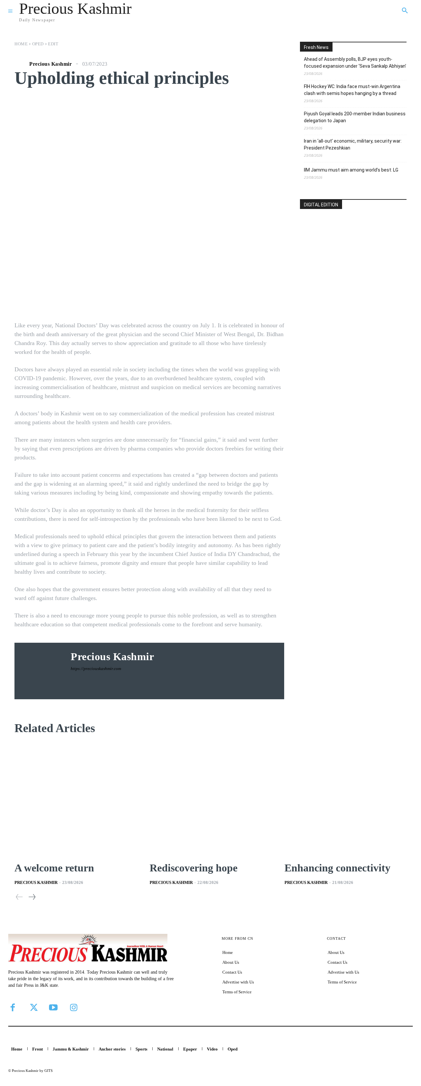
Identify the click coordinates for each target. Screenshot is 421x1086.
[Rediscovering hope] (211, 799)
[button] (405, 11)
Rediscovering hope (195, 868)
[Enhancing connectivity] (346, 799)
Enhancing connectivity (337, 868)
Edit (53, 43)
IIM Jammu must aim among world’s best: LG (351, 170)
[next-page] (32, 897)
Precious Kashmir (50, 64)
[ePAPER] (353, 256)
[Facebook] (12, 1007)
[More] (259, 299)
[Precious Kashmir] (21, 64)
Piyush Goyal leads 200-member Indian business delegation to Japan (355, 117)
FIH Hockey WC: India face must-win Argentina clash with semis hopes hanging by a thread (352, 90)
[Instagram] (73, 1007)
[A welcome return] (75, 799)
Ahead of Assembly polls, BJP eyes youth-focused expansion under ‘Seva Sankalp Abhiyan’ (355, 63)
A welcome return (54, 868)
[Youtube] (53, 1007)
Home (21, 43)
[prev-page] (19, 897)
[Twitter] (33, 1007)
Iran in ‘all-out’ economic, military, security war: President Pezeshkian (353, 144)
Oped (38, 43)
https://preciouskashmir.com (96, 668)
